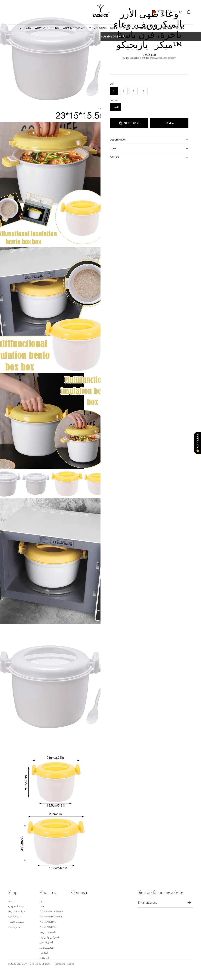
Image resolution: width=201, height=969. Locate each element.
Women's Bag (47, 921)
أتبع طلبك (44, 958)
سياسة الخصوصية (16, 906)
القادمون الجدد (46, 947)
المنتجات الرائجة (47, 932)
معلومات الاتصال (16, 921)
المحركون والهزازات (49, 937)
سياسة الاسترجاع (16, 911)
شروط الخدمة (15, 916)
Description (118, 139)
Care (113, 148)
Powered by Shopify (39, 963)
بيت (41, 901)
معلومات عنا (14, 927)
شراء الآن (169, 123)
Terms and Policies (64, 963)
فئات (41, 906)
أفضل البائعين (46, 942)
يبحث (10, 901)
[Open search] (180, 12)
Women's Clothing (51, 911)
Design (114, 157)
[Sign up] (189, 903)
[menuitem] (179, 28)
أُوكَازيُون (43, 952)
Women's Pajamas (50, 916)
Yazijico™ (22, 963)
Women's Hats (48, 927)
